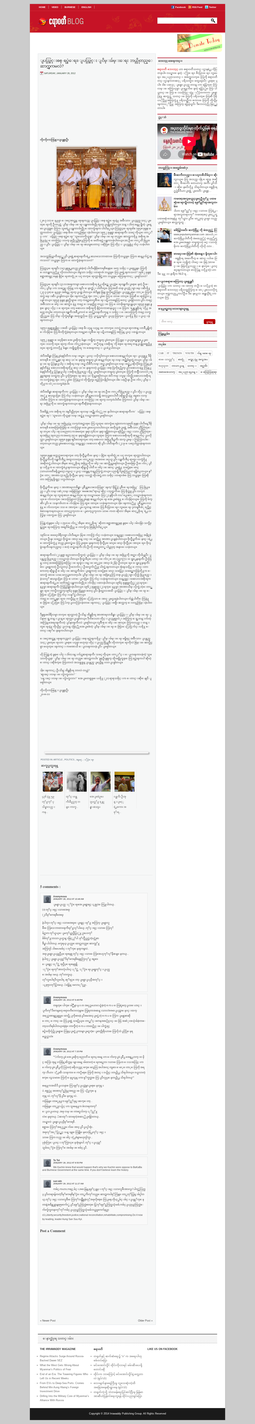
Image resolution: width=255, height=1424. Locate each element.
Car (161, 353)
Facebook (180, 7)
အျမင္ (79, 759)
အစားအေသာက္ (167, 372)
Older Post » (145, 1320)
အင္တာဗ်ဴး (203, 365)
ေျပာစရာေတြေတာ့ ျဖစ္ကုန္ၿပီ (175, 281)
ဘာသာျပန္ (178, 365)
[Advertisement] (96, 108)
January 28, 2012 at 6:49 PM (67, 1000)
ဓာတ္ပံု (181, 359)
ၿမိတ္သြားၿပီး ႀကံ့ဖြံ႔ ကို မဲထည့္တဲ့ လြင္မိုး (197, 230)
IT (168, 353)
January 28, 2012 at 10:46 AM (68, 899)
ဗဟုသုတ (163, 365)
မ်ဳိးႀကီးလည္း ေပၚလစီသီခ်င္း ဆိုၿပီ (197, 174)
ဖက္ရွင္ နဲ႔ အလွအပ (198, 359)
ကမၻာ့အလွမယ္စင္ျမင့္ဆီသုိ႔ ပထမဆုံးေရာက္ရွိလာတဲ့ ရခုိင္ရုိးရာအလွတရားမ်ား (197, 202)
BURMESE (70, 7)
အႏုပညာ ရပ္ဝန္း (187, 372)
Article (58, 759)
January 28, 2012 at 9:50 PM (67, 1163)
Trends (177, 353)
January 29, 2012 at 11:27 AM (68, 1184)
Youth (189, 353)
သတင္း (191, 365)
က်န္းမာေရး (204, 353)
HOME (42, 7)
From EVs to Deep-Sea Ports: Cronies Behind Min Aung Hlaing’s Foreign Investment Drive (62, 1387)
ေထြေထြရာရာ (209, 372)
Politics (69, 759)
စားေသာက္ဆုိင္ (167, 359)
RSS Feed (197, 7)
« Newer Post (48, 1320)
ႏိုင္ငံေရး (90, 759)
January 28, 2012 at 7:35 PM (67, 1051)
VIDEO (55, 7)
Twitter (212, 7)
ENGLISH (86, 7)
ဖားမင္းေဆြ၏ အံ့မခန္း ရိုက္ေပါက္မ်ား (197, 253)
